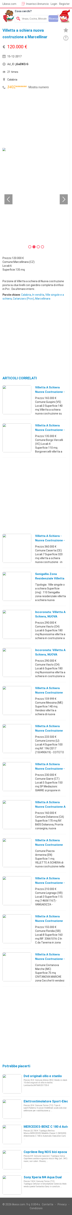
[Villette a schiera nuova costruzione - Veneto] (16, 890)
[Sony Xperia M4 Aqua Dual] (12, 1184)
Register (64, 3)
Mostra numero (38, 87)
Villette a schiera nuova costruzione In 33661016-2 (49, 921)
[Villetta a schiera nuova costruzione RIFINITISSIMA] (16, 700)
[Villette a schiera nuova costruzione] (16, 852)
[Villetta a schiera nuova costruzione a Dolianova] (16, 814)
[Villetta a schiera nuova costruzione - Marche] (16, 966)
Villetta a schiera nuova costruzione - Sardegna (50, 392)
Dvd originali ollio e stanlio (43, 1076)
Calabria (26, 294)
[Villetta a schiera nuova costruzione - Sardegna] (16, 399)
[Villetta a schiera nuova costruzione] (16, 738)
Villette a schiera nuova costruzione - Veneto (50, 883)
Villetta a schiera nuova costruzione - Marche (50, 959)
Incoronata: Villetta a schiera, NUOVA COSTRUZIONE (50, 616)
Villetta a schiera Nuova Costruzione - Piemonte (50, 430)
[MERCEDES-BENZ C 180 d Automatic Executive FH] (12, 1134)
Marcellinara (42, 298)
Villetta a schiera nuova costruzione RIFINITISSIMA (49, 692)
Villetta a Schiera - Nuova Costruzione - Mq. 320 (50, 540)
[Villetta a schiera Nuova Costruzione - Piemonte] (16, 437)
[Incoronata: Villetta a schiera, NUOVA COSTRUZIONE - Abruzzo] (16, 662)
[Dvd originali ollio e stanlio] (12, 1083)
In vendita (38, 294)
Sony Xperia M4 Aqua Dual (43, 1177)
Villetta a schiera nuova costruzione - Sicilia (50, 768)
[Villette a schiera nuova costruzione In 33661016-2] (16, 928)
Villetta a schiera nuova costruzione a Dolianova (50, 807)
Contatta (47, 1204)
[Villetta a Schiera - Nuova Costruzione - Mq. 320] (16, 548)
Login (54, 3)
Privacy (62, 1204)
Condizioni (36, 1208)
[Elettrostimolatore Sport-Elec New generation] (12, 1109)
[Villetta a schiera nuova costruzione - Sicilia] (16, 776)
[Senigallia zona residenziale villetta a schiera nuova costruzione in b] (16, 586)
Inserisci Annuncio (37, 3)
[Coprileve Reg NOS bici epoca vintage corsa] (12, 1159)
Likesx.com (9, 3)
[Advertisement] (31, 119)
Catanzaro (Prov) (23, 298)
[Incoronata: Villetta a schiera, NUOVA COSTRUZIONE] (16, 624)
